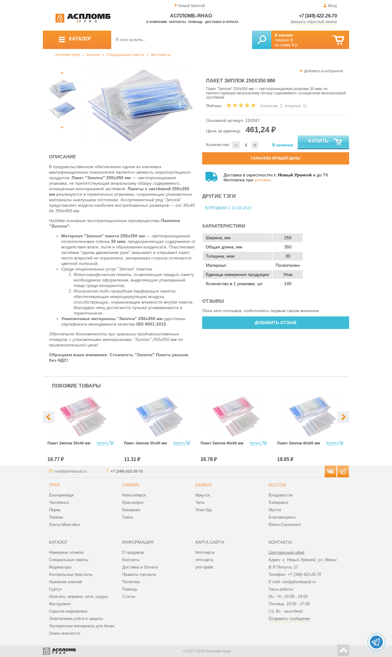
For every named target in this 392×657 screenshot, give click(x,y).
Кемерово (131, 510)
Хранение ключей (65, 582)
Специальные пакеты (125, 55)
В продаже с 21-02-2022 (228, 208)
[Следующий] (62, 127)
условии (262, 179)
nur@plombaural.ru (71, 471)
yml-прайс (204, 567)
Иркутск (202, 495)
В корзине (284, 35)
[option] (138, 105)
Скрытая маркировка (68, 611)
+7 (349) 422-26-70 (318, 15)
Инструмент (60, 604)
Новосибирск (134, 495)
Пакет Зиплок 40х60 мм (222, 443)
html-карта (204, 552)
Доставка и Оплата (140, 567)
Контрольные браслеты (70, 574)
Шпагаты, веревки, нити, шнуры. (79, 596)
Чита (199, 502)
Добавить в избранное (323, 71)
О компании (156, 22)
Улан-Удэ (203, 510)
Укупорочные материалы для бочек (82, 626)
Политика (131, 582)
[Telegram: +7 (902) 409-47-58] (376, 642)
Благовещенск (282, 517)
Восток (277, 484)
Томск (127, 517)
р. (295, 45)
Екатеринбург (61, 495)
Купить (318, 141)
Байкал (203, 484)
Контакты (177, 22)
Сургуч (55, 589)
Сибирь (131, 484)
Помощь (195, 22)
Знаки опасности (64, 633)
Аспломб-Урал (67, 55)
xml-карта (204, 559)
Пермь (55, 510)
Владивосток (281, 495)
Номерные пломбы (66, 552)
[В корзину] (338, 40)
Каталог (93, 55)
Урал (54, 484)
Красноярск (133, 502)
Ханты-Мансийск (64, 524)
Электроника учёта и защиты (76, 618)
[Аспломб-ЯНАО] (83, 21)
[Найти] (261, 40)
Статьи (128, 596)
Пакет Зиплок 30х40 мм (68, 443)
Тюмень (56, 517)
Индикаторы (60, 567)
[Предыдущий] (62, 72)
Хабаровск (278, 502)
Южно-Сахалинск (285, 524)
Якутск (275, 510)
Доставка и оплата (221, 22)
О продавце (133, 552)
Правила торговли (139, 574)
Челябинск (59, 502)
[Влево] (49, 417)
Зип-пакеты (160, 55)
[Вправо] (343, 417)
